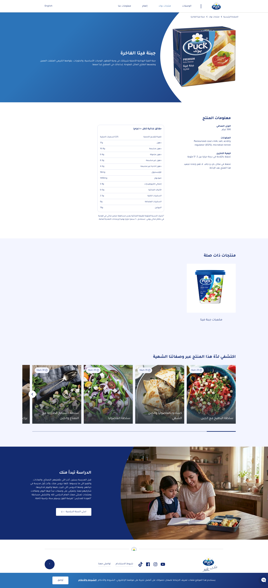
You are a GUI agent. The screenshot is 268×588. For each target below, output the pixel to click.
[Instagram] (155, 564)
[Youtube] (162, 564)
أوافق (60, 580)
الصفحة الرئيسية (230, 17)
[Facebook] (147, 564)
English (48, 6)
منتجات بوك (214, 17)
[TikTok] (140, 564)
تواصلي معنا (104, 564)
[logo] (216, 6)
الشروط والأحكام (87, 580)
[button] (263, 579)
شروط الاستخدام (124, 564)
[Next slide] (32, 394)
